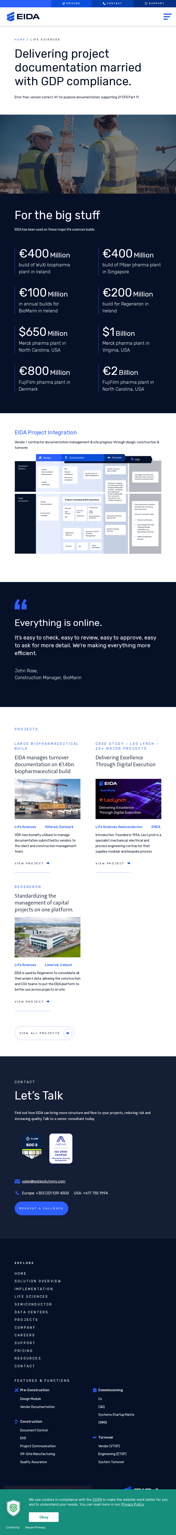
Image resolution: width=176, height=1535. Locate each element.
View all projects (39, 1033)
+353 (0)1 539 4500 (52, 1193)
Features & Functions (42, 1381)
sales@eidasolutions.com (43, 1181)
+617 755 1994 (95, 1193)
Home (20, 39)
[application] (88, 1512)
